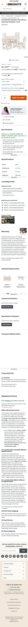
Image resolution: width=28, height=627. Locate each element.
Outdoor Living (9, 15)
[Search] (24, 9)
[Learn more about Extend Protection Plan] (26, 90)
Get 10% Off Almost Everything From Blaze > (14, 13)
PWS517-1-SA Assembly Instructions (14, 203)
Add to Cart (18, 98)
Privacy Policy (14, 599)
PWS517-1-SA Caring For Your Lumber (14, 205)
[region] (14, 43)
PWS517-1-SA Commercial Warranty (14, 210)
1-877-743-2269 (14, 1)
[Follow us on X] (6, 556)
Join (23, 550)
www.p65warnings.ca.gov (8, 386)
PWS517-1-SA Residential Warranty (14, 207)
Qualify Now (22, 69)
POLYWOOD (4, 24)
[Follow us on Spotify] (25, 556)
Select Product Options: (7, 79)
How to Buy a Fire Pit (8, 195)
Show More (14, 155)
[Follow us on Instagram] (14, 556)
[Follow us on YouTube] (10, 556)
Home (2, 15)
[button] (14, 564)
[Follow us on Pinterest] (18, 556)
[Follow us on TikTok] (21, 556)
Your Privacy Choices (13, 605)
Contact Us (14, 611)
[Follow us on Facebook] (2, 556)
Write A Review (7, 306)
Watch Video (15, 60)
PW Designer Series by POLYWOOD (12, 188)
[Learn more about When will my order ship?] (9, 75)
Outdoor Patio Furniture (21, 15)
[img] (14, 42)
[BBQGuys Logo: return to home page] (13, 4)
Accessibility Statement (14, 602)
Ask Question (7, 324)
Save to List (6, 103)
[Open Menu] (2, 4)
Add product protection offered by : (12, 88)
